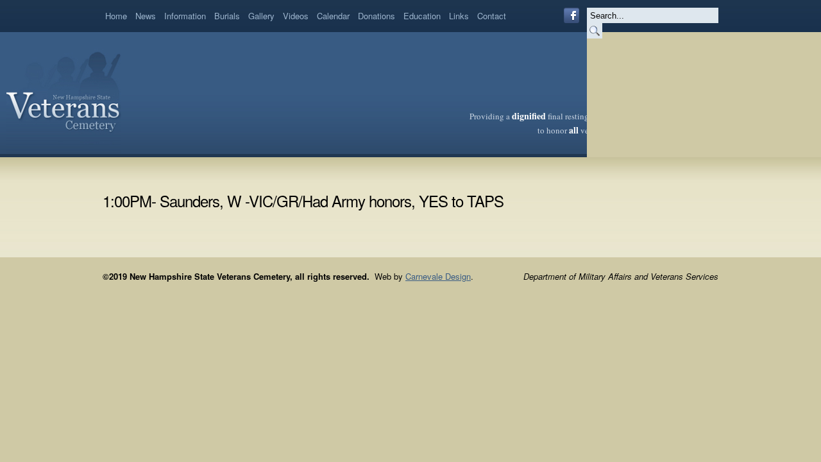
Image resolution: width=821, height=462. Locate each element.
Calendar (333, 16)
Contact (491, 16)
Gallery (261, 16)
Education (422, 16)
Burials (227, 16)
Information (185, 16)
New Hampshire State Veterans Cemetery (63, 93)
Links (459, 16)
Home (116, 16)
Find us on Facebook (571, 15)
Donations (376, 16)
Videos (296, 16)
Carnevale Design (438, 276)
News (145, 16)
